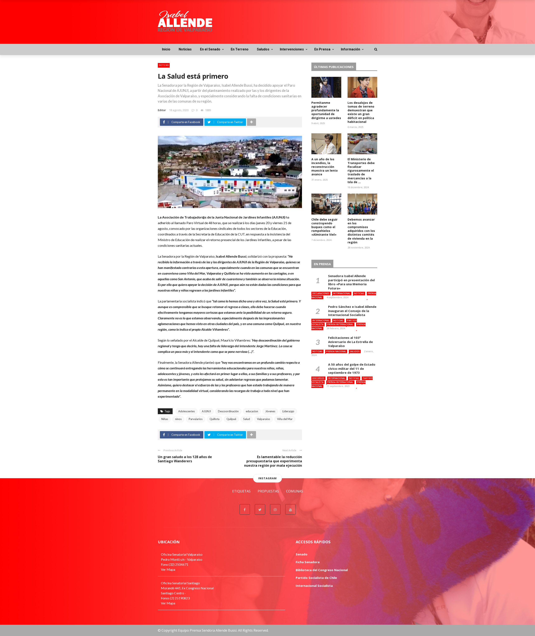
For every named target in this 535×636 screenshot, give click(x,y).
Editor (162, 110)
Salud (246, 419)
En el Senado (210, 49)
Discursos (318, 378)
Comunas (294, 491)
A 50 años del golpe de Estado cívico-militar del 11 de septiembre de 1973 (351, 368)
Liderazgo (288, 411)
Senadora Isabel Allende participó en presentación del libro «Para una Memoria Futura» (351, 282)
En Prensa (322, 49)
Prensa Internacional (340, 324)
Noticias (185, 49)
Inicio (166, 49)
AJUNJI (206, 411)
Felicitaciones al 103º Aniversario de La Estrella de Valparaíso (350, 341)
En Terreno (239, 49)
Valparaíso (263, 419)
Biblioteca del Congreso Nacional (322, 570)
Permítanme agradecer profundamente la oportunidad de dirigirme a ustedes (326, 110)
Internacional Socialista (314, 585)
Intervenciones (292, 49)
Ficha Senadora (308, 562)
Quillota (214, 419)
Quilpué (231, 419)
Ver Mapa (168, 569)
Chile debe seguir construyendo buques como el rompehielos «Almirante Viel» (324, 227)
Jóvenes (270, 411)
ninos (178, 419)
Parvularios (196, 419)
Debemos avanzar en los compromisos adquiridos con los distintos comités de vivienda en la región (361, 230)
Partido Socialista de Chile (316, 578)
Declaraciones (320, 293)
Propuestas (268, 491)
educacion (252, 411)
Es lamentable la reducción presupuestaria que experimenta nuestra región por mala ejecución (273, 461)
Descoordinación (228, 411)
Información (350, 49)
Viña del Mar (285, 419)
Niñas (164, 419)
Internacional (341, 293)
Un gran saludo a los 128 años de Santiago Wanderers (185, 459)
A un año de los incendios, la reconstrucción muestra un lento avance (324, 166)
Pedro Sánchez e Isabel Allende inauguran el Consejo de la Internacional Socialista (352, 311)
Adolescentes (186, 411)
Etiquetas (241, 491)
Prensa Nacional (336, 351)
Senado (301, 554)
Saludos (263, 49)
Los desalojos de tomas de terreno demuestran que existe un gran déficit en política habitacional (361, 112)
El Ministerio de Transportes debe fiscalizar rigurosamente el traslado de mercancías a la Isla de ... (361, 170)
